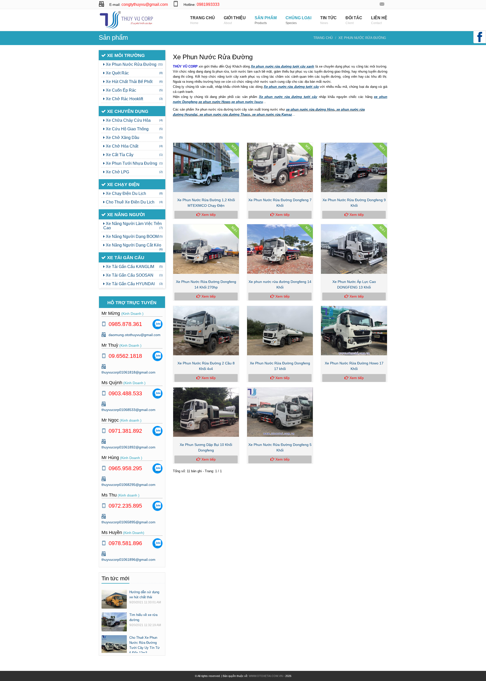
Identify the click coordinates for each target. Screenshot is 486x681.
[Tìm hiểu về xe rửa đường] (114, 622)
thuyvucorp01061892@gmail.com (128, 447)
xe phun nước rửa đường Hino (310, 109)
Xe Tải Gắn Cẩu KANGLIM (134, 266)
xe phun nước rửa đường (219, 114)
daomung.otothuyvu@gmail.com (382, 4)
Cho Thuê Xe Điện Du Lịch (134, 202)
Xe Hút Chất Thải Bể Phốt (134, 81)
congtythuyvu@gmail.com (145, 4)
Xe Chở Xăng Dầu (134, 137)
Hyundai (191, 114)
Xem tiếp (208, 215)
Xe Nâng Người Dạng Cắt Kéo (134, 246)
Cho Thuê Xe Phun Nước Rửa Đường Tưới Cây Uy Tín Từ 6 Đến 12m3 (144, 645)
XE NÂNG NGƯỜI (125, 214)
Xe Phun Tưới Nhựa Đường (134, 163)
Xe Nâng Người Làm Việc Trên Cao (133, 225)
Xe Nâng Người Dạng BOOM (134, 236)
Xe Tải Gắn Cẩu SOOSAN (134, 275)
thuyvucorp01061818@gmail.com (128, 372)
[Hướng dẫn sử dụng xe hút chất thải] (114, 599)
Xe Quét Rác (134, 73)
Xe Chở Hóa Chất (134, 146)
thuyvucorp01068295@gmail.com (128, 485)
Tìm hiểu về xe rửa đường (143, 617)
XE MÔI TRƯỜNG (125, 55)
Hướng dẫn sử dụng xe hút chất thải (144, 594)
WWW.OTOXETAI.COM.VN (266, 675)
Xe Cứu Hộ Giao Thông (134, 129)
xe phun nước (209, 102)
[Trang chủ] (126, 19)
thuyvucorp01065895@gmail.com (128, 522)
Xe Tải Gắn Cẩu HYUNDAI (134, 284)
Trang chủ (323, 38)
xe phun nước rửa (266, 114)
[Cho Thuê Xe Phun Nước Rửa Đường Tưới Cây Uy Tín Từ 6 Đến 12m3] (114, 644)
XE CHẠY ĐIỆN (122, 184)
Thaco (245, 114)
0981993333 (208, 4)
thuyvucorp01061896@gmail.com (128, 560)
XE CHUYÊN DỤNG (127, 111)
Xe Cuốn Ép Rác (134, 90)
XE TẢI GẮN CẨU (125, 257)
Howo (225, 102)
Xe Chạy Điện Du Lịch (134, 193)
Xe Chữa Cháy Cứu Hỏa (134, 120)
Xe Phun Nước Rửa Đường (362, 38)
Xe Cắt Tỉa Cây (134, 155)
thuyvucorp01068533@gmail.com (128, 410)
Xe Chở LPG (134, 172)
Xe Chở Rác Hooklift (134, 99)
